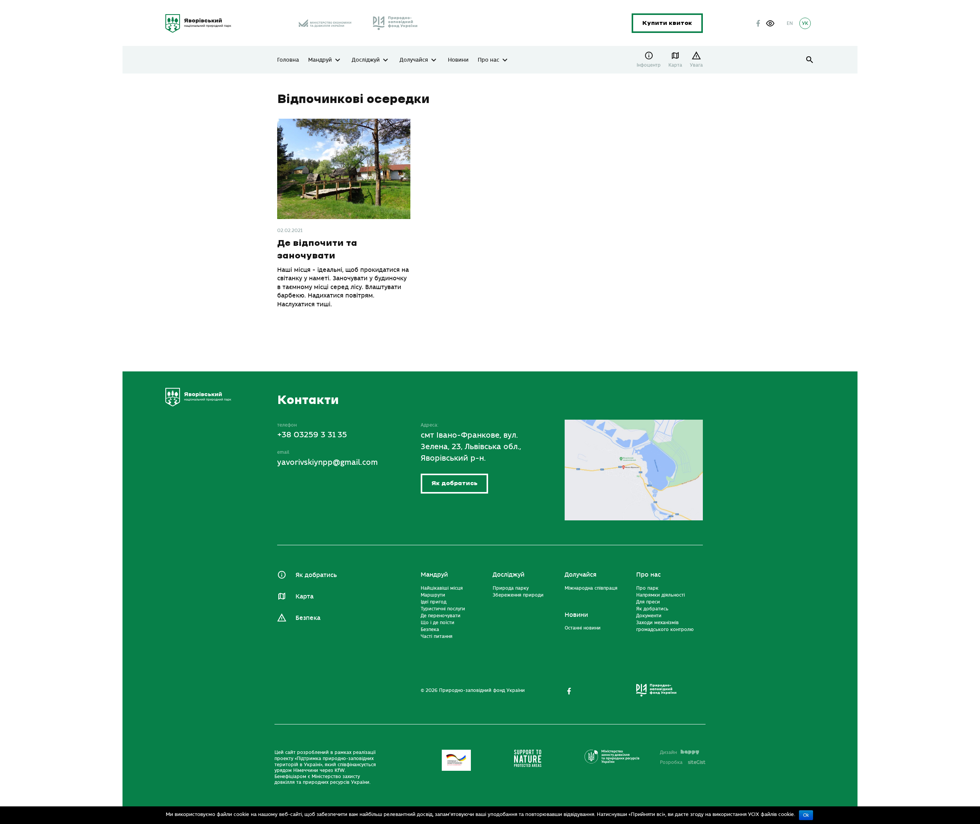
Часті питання (436, 636)
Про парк (647, 588)
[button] (770, 23)
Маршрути (433, 595)
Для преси (648, 602)
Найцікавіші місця (442, 588)
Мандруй (320, 60)
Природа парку (511, 588)
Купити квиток (667, 23)
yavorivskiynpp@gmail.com (327, 462)
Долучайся (414, 60)
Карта (675, 65)
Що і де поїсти (437, 622)
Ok (806, 815)
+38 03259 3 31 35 (312, 434)
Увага (696, 65)
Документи (649, 615)
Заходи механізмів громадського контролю (665, 626)
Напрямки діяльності (660, 595)
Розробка (683, 762)
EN (790, 23)
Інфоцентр (649, 65)
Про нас (488, 60)
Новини (458, 60)
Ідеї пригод (433, 602)
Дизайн (668, 752)
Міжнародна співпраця (591, 588)
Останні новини (583, 628)
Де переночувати (441, 615)
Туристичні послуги (443, 608)
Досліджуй (366, 60)
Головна (288, 60)
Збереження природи (518, 595)
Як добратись (454, 483)
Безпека (308, 618)
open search (810, 60)
